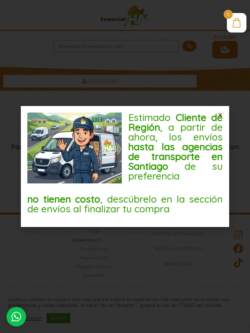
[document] (125, 166)
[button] (220, 115)
